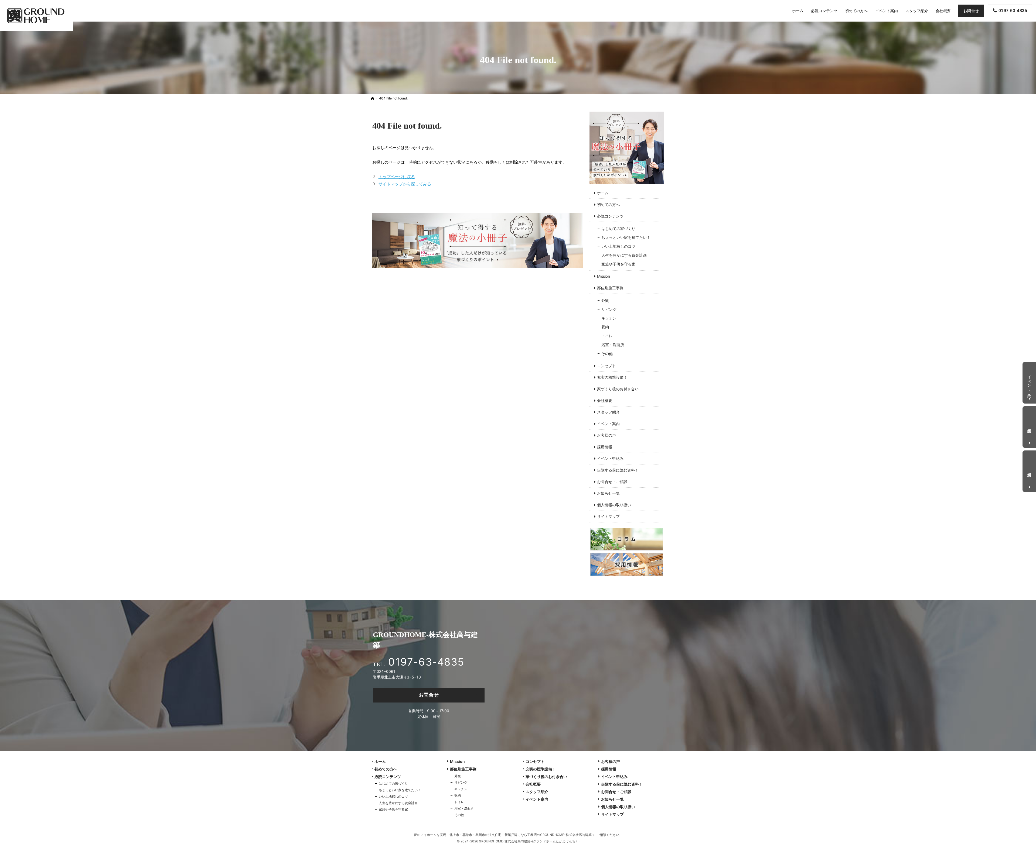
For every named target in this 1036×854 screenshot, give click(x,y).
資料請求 (1029, 470)
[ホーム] (372, 98)
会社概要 (604, 400)
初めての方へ (608, 204)
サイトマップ (608, 516)
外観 (605, 300)
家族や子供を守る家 (618, 264)
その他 (607, 353)
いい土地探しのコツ (618, 246)
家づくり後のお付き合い (618, 389)
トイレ (607, 335)
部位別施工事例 (610, 287)
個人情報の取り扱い (614, 504)
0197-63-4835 (426, 662)
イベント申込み (610, 458)
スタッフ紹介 (608, 412)
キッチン (608, 318)
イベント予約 (1029, 382)
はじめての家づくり (618, 228)
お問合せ (429, 695)
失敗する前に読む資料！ (618, 470)
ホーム (602, 193)
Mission (603, 276)
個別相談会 (1029, 426)
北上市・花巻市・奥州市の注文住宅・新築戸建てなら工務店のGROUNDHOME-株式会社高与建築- (521, 835)
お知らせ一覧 (608, 493)
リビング (608, 309)
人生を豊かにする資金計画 (624, 255)
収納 (605, 327)
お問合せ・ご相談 (612, 481)
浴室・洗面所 (612, 344)
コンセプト (606, 365)
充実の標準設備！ (612, 377)
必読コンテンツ (610, 216)
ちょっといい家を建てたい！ (625, 237)
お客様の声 (606, 435)
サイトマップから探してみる (405, 184)
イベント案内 (608, 423)
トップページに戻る (397, 176)
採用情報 (604, 447)
